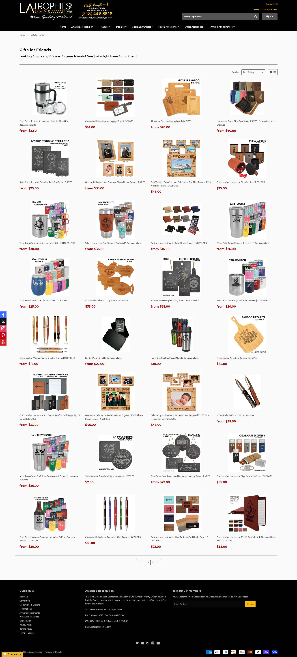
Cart (272, 16)
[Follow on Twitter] (3, 321)
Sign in (256, 9)
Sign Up (250, 604)
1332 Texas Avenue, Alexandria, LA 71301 (104, 609)
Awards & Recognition (82, 26)
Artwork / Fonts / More (222, 26)
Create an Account (270, 9)
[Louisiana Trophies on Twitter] (137, 643)
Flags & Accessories (168, 26)
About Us (23, 596)
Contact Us (24, 600)
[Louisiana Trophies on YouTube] (158, 643)
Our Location (25, 620)
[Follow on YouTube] (3, 342)
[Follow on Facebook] (3, 314)
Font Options (25, 608)
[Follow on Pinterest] (3, 335)
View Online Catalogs (29, 616)
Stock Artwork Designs (29, 604)
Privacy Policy (25, 624)
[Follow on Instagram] (3, 328)
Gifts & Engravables (141, 26)
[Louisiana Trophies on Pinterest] (147, 643)
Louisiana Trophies (34, 652)
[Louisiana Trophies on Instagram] (153, 643)
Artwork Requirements (29, 612)
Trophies (120, 26)
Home (63, 26)
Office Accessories (194, 26)
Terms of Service (26, 632)
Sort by (235, 72)
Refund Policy (25, 628)
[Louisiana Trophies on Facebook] (142, 643)
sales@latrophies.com (101, 626)
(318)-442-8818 (96, 615)
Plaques (105, 26)
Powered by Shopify (53, 652)
